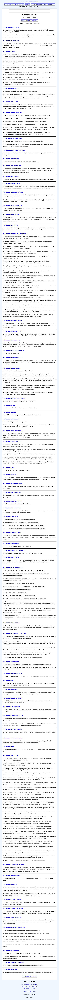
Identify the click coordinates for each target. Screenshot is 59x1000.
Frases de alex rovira (11, 159)
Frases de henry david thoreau (14, 398)
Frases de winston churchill (13, 962)
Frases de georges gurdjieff (13, 350)
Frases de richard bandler (13, 738)
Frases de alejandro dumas (13, 138)
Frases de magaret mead (12, 508)
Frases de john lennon (11, 419)
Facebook (28, 986)
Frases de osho (8, 680)
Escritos (27, 4)
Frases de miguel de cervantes (14, 550)
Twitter (23, 986)
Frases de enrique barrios (12, 320)
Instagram (27, 988)
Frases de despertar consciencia (15, 234)
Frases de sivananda (10, 884)
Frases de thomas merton (12, 917)
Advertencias (27, 991)
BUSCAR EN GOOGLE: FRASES (29, 976)
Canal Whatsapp (34, 984)
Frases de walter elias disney (14, 927)
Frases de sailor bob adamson (14, 865)
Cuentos (11, 4)
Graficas (29, 20)
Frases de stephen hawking (13, 908)
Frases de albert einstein (12, 112)
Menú (45, 4)
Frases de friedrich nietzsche (14, 331)
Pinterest (35, 986)
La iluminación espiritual (29, 2)
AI (7, 4)
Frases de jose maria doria (12, 431)
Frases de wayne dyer (11, 950)
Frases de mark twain (11, 516)
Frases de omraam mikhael (12, 673)
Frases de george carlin (12, 340)
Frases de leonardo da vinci (13, 483)
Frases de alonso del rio (12, 166)
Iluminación (34, 4)
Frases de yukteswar (11, 969)
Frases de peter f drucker (12, 698)
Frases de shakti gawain (11, 875)
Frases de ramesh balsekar (13, 715)
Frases (16, 4)
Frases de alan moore (11, 88)
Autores (21, 4)
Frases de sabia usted (11, 755)
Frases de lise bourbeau (12, 492)
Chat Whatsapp (25, 984)
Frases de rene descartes (12, 729)
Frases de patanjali (10, 689)
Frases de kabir (8, 468)
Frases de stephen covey (12, 899)
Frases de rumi (8, 746)
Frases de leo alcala (10, 474)
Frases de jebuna (9, 412)
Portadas (23, 20)
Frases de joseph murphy (12, 441)
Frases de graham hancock (13, 357)
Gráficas (50, 4)
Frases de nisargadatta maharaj (15, 633)
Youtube (32, 988)
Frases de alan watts (11, 102)
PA (4, 4)
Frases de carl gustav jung (13, 192)
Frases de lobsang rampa (12, 501)
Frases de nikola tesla (11, 623)
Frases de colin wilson (11, 214)
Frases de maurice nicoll (12, 533)
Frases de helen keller (11, 368)
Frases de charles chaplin (13, 205)
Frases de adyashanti (11, 41)
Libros (33, 991)
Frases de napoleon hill (12, 557)
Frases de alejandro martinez (14, 150)
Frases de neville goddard (13, 568)
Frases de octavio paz (11, 662)
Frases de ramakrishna (11, 707)
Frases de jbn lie (9, 405)
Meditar (40, 4)
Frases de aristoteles (11, 176)
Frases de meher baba (11, 543)
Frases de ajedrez (9, 51)
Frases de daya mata (10, 225)
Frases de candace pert (12, 183)
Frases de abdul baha (11, 27)
